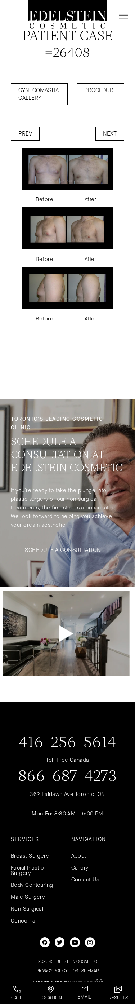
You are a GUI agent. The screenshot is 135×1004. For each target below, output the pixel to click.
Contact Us (85, 879)
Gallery (80, 867)
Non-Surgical (27, 908)
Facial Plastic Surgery (27, 870)
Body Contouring (32, 885)
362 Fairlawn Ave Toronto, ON (67, 794)
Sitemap (90, 971)
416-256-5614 (67, 743)
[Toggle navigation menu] (122, 15)
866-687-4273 (67, 777)
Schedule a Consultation (63, 550)
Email (84, 997)
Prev (25, 133)
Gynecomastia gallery (38, 94)
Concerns (23, 920)
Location (50, 997)
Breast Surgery (30, 855)
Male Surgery (28, 897)
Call (16, 997)
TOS (74, 971)
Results (118, 997)
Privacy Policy (52, 971)
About (78, 855)
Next (110, 133)
